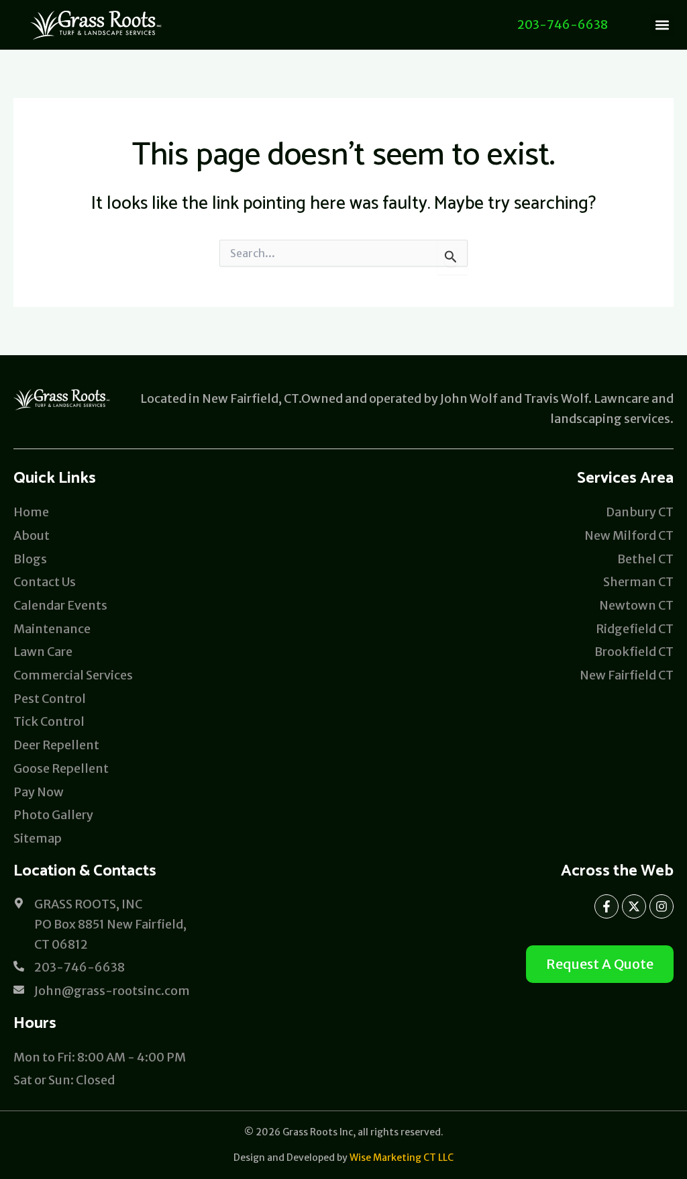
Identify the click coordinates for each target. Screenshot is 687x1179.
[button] (662, 25)
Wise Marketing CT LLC (402, 1157)
